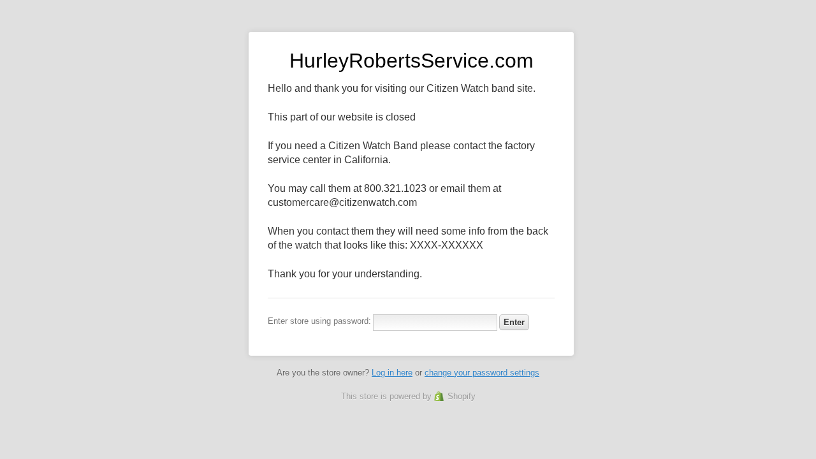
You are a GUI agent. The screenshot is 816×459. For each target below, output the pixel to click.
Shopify (462, 396)
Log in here (392, 372)
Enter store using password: (319, 321)
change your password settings (482, 372)
